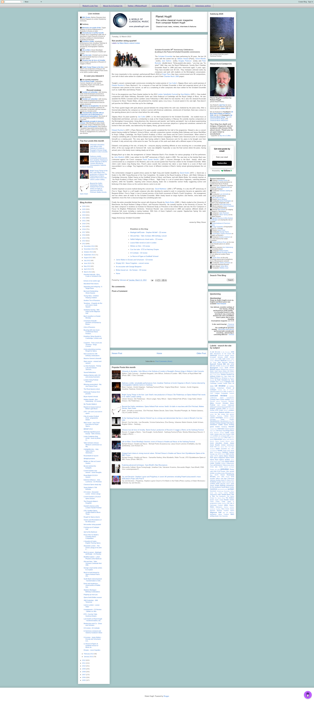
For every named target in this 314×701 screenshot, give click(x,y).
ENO (224, 408)
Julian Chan (221, 230)
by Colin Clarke (226, 376)
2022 (84, 218)
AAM (232, 352)
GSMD (220, 425)
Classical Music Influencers (219, 120)
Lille (219, 436)
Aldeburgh (213, 355)
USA (228, 503)
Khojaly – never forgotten (92, 650)
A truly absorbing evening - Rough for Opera (92, 350)
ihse (216, 429)
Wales (212, 507)
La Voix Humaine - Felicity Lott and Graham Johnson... (92, 367)
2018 (84, 229)
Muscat (228, 441)
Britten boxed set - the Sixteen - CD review (131, 270)
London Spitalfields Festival (167, 94)
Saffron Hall (219, 478)
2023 (84, 215)
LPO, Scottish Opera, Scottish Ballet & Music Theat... (92, 512)
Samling (218, 480)
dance (218, 401)
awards (212, 359)
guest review (215, 427)
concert (231, 393)
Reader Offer (225, 471)
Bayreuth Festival (216, 364)
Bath (219, 362)
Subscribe (222, 163)
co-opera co (230, 391)
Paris (211, 465)
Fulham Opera (229, 416)
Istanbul (231, 429)
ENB (232, 407)
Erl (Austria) (230, 408)
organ (219, 461)
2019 (84, 226)
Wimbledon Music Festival (219, 514)
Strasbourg (220, 491)
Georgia (231, 417)
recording (218, 473)
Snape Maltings (220, 485)
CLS (221, 391)
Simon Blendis (200, 59)
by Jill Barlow (223, 378)
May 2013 (87, 266)
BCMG (218, 366)
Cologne (217, 393)
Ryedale (212, 478)
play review (219, 467)
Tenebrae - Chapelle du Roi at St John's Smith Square (93, 305)
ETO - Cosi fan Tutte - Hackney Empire (91, 615)
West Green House (227, 509)
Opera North (230, 457)
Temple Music (226, 494)
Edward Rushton (118, 85)
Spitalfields (213, 489)
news (218, 449)
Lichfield (215, 436)
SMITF (228, 483)
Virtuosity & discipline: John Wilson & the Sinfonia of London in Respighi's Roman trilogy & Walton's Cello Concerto (163, 371)
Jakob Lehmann (225, 263)
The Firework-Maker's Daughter (91, 502)
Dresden (218, 403)
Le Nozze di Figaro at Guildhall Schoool (144, 256)
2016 (84, 235)
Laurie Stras (216, 257)
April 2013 (87, 269)
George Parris (224, 232)
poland (226, 467)
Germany (213, 419)
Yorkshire (225, 516)
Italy (211, 430)
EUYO (226, 410)
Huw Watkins (185, 94)
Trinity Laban (226, 501)
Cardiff (225, 383)
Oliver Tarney (223, 215)
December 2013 (89, 246)
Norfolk (220, 450)
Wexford (212, 510)
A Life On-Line (215, 352)
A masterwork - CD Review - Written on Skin (92, 610)
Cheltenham (220, 388)
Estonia (212, 410)
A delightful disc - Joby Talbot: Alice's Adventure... (91, 451)
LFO (211, 436)
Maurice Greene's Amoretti (92, 358)
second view (230, 482)
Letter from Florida (224, 434)
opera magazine (219, 457)
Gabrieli (212, 417)
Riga (211, 475)
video (226, 505)
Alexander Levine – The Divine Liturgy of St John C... (93, 547)
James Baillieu (222, 199)
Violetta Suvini (222, 180)
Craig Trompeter (217, 227)
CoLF (211, 393)
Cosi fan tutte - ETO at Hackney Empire (144, 249)
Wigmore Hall (215, 512)
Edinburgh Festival (215, 407)
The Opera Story (220, 498)
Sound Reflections (90, 372)
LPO (225, 437)
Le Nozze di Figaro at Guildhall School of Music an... (91, 645)
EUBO (221, 410)
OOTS (216, 456)
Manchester (218, 439)
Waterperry (219, 507)
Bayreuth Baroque (228, 362)
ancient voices (229, 355)
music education (216, 443)
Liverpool (223, 436)
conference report (216, 398)
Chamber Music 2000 (171, 76)
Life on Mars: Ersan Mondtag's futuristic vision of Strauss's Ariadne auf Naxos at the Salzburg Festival (158, 442)
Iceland (212, 429)
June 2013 (87, 263)
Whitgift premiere (89, 458)
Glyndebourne (215, 421)
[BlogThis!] (158, 280)
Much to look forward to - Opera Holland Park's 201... (92, 574)
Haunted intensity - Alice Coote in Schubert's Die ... (92, 276)
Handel (231, 427)
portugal (231, 467)
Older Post (201, 353)
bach (216, 359)
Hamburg (224, 426)
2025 (84, 209)
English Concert (215, 408)
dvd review (221, 405)
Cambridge (213, 383)
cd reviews (230, 386)
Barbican (224, 360)
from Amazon (221, 304)
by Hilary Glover (123, 43)
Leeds (227, 432)
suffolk (226, 493)
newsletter (224, 448)
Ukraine (224, 503)
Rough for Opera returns (92, 517)
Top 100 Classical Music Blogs (221, 118)
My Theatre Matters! (90, 404)
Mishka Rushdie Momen (225, 252)
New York (228, 446)
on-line (231, 454)
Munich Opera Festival (217, 441)
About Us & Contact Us (112, 6)
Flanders (212, 416)
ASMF (226, 357)
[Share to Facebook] (163, 280)
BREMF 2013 (88, 429)
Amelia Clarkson (224, 237)
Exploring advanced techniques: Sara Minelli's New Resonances (144, 465)
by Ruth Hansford (221, 380)
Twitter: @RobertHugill (137, 6)
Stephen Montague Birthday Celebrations (92, 591)
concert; (231, 396)
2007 (84, 675)
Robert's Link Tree (90, 6)
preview (225, 469)
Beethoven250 (225, 366)
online (211, 456)
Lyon (232, 437)
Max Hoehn (222, 209)
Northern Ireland (228, 452)
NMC (232, 448)
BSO (226, 373)
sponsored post (222, 489)
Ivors (214, 430)
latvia (211, 432)
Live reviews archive (160, 6)
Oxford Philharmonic (227, 463)
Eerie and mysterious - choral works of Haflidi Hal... (92, 585)
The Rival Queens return (92, 389)
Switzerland (213, 494)
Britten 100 (226, 371)
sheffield (212, 483)
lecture (222, 432)
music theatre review (218, 445)
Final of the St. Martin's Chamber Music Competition (91, 536)
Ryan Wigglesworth (223, 187)
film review (221, 414)
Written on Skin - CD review (140, 246)
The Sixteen (230, 498)
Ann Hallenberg (227, 247)
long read (220, 437)
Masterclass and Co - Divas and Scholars (93, 624)
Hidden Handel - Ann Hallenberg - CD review (92, 400)
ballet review (226, 359)
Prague (212, 469)
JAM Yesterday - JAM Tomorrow (91, 601)
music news (229, 443)
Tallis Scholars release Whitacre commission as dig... (93, 444)
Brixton (217, 373)
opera (221, 456)
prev (218, 469)
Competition (224, 393)
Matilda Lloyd (223, 268)
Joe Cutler (172, 83)
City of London (228, 389)
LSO (229, 437)
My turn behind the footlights (90, 467)
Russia (227, 476)
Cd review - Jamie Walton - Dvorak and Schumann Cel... (93, 639)
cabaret (221, 381)
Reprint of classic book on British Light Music (92, 408)
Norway (212, 454)
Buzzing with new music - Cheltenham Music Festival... (92, 331)
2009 (84, 669)
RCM (218, 471)
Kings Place (166, 74)
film (216, 414)
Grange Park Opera (227, 423)
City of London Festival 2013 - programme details (91, 418)
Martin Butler (170, 202)
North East (226, 450)
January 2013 (88, 656)
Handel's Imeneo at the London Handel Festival (92, 507)
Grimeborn (213, 425)
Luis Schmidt (224, 194)
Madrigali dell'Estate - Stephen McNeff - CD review (148, 232)
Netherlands (230, 445)
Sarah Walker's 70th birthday (90, 488)
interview (220, 429)
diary (212, 403)
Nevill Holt (213, 446)
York (220, 516)
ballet (220, 359)
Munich (232, 439)
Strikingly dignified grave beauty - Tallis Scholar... (92, 432)
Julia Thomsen (224, 213)
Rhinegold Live (229, 473)
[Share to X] (161, 280)
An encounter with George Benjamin (128, 267)
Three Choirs (215, 501)
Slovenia (222, 483)
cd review (220, 385)
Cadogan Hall (229, 381)
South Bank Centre (227, 487)
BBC (224, 364)
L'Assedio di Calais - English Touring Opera (92, 542)
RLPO (216, 475)
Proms (232, 469)
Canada (219, 383)
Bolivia (221, 367)
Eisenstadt (225, 407)
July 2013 (87, 260)
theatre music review (216, 500)
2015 (84, 238)
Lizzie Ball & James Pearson (221, 233)
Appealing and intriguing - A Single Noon (93, 287)
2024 (84, 212)
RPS (223, 476)
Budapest (231, 373)
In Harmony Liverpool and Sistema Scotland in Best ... (93, 632)
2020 (84, 224)
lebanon (216, 432)
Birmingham (214, 368)
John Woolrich (119, 157)
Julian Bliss (224, 266)
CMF (224, 391)
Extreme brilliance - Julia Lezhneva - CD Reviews (93, 480)
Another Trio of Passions (92, 300)
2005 (84, 680)
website (232, 507)
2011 (84, 663)
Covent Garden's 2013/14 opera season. (92, 497)
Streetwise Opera (229, 491)
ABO (211, 353)
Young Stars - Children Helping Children (91, 296)
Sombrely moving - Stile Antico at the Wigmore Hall (92, 311)
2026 (84, 206)
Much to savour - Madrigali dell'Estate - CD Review (92, 553)
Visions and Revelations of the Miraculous (92, 520)
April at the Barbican (90, 532)
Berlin (232, 366)
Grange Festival (215, 423)
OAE (227, 454)
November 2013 (89, 249)
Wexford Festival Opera (225, 510)
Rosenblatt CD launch (91, 456)
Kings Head (222, 430)
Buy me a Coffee (225, 136)
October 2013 (88, 252)
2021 (84, 221)
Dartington (224, 401)
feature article (224, 412)
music (232, 441)
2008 (84, 672)
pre (216, 469)
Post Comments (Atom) (163, 361)
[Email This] (156, 280)
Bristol (223, 369)
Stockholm (213, 491)
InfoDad (231, 334)
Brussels (222, 373)
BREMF (212, 369)
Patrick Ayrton (223, 251)
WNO (232, 514)
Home (118, 273)
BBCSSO (213, 366)
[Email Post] (152, 280)
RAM (215, 471)
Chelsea (212, 388)
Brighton (218, 369)
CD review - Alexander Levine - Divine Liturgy (92, 493)
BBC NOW (230, 364)
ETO (216, 410)
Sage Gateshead (229, 478)
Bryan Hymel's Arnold (91, 396)
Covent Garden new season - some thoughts (92, 471)
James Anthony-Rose (219, 242)
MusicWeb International (226, 329)
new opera (220, 446)
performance (218, 465)
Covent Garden (224, 399)
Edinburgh (231, 405)
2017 (84, 232)
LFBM (232, 434)
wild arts (225, 512)
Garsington (219, 418)
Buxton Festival (226, 374)
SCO (232, 480)
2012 (84, 660)
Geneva (226, 417)
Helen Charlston (228, 206)
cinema (220, 389)
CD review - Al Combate (92, 628)
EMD (229, 407)
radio (211, 471)
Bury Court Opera (215, 374)
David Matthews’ (161, 189)
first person (230, 414)
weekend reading (215, 509)
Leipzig (216, 434)
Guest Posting (229, 425)
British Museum (229, 369)
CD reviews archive (182, 6)
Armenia (220, 357)
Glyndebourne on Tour (227, 421)
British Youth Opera (216, 371)
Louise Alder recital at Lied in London (143, 243)
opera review (224, 460)
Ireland (227, 429)
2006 (84, 677)
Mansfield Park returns (91, 284)
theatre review (229, 500)
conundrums (230, 398)
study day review (216, 493)
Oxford (227, 461)
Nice (229, 448)
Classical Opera (215, 391)
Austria (232, 357)
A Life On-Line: (225, 352)
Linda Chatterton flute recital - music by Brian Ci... (92, 438)
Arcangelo (213, 357)
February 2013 (89, 654)
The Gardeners (221, 496)
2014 (84, 241)
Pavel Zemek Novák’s (151, 159)
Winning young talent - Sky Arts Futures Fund (92, 385)
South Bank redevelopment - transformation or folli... (93, 580)
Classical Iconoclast (230, 325)
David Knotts (185, 173)
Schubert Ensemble (165, 56)
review (223, 473)
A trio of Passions (89, 327)
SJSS (217, 483)
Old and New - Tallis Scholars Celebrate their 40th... (93, 563)
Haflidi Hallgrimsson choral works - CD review (146, 239)
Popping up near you (91, 594)
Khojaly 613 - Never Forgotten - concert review (132, 263)
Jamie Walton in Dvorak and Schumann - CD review (134, 260)
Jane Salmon (167, 61)
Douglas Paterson (185, 61)
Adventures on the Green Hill (224, 353)
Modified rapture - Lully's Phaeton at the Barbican (93, 557)
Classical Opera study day (92, 484)
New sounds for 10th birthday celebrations (91, 354)
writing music (214, 516)
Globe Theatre (227, 419)
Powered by (216, 171)
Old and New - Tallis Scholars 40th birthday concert (148, 236)
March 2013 (88, 272)
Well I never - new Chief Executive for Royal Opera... (91, 424)
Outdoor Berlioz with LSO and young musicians (92, 376)
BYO (217, 381)
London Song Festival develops (91, 380)
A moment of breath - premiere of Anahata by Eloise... (92, 322)
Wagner (231, 505)
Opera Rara (214, 460)
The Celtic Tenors (218, 197)
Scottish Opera (221, 482)
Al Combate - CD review (138, 253)
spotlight (231, 489)
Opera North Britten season (93, 597)
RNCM (223, 475)
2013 (84, 243)
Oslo (222, 461)
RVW (232, 476)
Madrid (212, 439)
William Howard (183, 59)
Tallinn (219, 494)
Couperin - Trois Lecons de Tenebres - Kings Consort (93, 344)
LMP (228, 436)
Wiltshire (231, 512)
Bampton (217, 360)
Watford (226, 507)
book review (229, 368)
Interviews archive (203, 6)
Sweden (231, 493)
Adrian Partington (225, 201)
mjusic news (226, 439)
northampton (217, 452)
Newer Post (117, 353)
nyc (216, 454)
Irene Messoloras (225, 204)
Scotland (213, 482)
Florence (219, 416)
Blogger (166, 696)
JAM (217, 430)
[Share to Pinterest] (165, 280)
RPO (218, 476)
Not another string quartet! (92, 524)
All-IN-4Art (221, 355)
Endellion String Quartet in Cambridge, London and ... (93, 338)
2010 (84, 666)
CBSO (230, 383)
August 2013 (88, 257)
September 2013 (89, 255)
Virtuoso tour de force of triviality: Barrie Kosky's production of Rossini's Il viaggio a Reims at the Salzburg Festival (163, 430)
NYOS (223, 454)
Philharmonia (226, 465)
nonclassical (213, 450)
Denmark (231, 401)
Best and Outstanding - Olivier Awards (91, 292)
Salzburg (212, 480)
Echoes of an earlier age (92, 281)
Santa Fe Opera (226, 480)
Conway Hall (214, 399)
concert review (134, 43)
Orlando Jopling (225, 191)
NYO (219, 454)
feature (216, 412)
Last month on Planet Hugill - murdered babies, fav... (93, 619)
